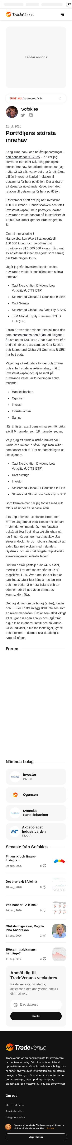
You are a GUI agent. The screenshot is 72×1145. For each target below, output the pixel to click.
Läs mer (50, 1128)
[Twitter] (23, 115)
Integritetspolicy (15, 1117)
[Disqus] (36, 705)
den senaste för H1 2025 (23, 157)
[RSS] (31, 115)
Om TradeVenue (16, 1105)
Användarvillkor (15, 1111)
